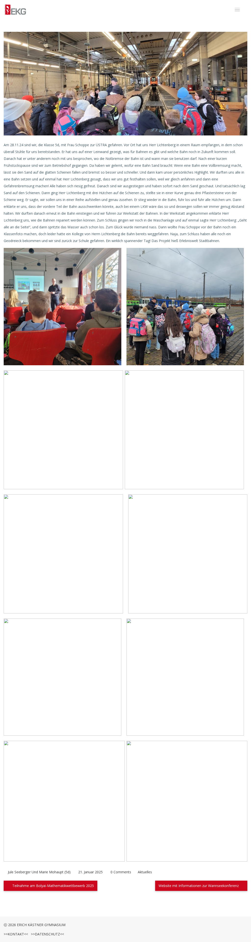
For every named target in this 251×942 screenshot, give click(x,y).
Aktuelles (145, 872)
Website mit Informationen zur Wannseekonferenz (199, 885)
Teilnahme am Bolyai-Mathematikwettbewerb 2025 (52, 885)
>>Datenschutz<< (46, 934)
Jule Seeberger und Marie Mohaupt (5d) (39, 872)
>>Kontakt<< (16, 934)
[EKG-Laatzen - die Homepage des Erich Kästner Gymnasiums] (15, 9)
